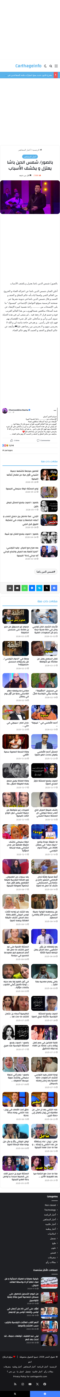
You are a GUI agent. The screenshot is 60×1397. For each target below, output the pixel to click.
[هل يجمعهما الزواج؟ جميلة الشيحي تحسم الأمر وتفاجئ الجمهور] (44, 901)
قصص (53, 1252)
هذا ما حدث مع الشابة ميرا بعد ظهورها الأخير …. (45, 1175)
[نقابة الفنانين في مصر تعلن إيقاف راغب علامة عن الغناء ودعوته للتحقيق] (44, 1032)
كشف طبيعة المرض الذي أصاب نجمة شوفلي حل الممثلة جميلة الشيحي (46, 813)
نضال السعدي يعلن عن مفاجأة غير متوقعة (47, 660)
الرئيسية (36, 150)
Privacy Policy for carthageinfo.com (30, 1376)
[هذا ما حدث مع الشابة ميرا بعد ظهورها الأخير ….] (44, 1163)
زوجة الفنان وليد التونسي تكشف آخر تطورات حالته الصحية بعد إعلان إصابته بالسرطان (46, 1079)
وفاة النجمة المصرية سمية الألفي (16, 753)
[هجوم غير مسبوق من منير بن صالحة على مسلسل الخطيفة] (15, 616)
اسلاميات (52, 1233)
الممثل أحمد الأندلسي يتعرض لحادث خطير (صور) (46, 753)
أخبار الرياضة (50, 1214)
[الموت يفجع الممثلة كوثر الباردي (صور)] (44, 770)
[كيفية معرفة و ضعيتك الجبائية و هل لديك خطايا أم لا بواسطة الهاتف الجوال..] (49, 1283)
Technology (50, 1210)
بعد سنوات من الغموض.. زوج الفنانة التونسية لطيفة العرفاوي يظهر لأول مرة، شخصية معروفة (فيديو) (16, 881)
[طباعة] (10, 588)
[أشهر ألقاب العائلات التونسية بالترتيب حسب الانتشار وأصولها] (49, 1326)
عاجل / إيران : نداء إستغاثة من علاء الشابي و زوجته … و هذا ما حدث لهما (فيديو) (45, 1144)
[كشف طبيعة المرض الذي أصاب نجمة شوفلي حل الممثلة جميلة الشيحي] (44, 799)
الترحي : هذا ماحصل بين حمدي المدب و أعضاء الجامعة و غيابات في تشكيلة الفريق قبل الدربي (20, 520)
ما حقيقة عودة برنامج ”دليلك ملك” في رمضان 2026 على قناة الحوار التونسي (47, 846)
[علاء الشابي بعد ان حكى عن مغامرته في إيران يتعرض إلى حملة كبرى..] (44, 1099)
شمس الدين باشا (45, 571)
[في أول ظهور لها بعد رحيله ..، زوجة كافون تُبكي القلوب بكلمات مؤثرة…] (15, 971)
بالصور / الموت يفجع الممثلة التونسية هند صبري (16, 1044)
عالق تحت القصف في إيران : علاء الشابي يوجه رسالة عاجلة (16, 1112)
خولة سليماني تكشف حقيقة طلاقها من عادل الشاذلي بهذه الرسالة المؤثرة (18, 846)
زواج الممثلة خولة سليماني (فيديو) (22, 489)
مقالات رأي (51, 1262)
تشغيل (53, 1238)
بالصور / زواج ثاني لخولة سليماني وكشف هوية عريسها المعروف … (18, 1078)
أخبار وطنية (51, 1229)
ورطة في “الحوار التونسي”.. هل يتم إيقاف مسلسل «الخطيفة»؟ (16, 662)
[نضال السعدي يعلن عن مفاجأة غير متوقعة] (44, 648)
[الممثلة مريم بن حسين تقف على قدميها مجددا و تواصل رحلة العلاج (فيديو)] (15, 1163)
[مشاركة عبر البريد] (17, 588)
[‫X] (47, 588)
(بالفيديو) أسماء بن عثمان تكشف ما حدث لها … (17, 1015)
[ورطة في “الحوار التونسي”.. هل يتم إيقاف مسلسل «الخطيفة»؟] (15, 648)
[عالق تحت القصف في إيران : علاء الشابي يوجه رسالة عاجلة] (15, 1099)
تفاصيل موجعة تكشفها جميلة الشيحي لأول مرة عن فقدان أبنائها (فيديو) (22, 475)
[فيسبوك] (54, 588)
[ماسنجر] (32, 588)
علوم (53, 1248)
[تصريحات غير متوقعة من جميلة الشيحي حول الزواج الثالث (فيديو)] (15, 799)
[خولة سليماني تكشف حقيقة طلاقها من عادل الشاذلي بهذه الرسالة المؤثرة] (15, 831)
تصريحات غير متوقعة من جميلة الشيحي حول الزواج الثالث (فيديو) (17, 813)
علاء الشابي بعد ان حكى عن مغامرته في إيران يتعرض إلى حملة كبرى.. (45, 1112)
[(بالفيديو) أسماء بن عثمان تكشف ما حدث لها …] (15, 1003)
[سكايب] (39, 588)
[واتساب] (25, 588)
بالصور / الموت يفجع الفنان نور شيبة (21, 534)
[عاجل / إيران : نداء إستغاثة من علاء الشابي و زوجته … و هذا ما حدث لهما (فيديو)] (44, 1131)
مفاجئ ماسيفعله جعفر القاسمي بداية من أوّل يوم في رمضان (16, 694)
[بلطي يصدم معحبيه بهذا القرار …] (44, 971)
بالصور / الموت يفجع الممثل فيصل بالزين (22, 505)
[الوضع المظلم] (45, 67)
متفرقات (52, 1257)
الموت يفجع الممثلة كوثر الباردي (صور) (46, 782)
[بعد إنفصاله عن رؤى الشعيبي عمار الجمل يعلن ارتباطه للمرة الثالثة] (44, 936)
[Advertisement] (30, 30)
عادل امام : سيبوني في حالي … (18, 724)
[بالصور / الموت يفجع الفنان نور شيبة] (49, 537)
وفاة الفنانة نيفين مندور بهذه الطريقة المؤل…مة (18, 782)
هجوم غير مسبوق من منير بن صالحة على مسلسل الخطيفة (16, 630)
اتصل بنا (20, 1371)
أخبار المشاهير (24, 150)
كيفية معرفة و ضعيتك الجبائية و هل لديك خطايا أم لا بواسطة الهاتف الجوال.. (21, 1282)
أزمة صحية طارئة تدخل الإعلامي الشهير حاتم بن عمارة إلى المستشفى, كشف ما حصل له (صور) (47, 881)
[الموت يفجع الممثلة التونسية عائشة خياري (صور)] (44, 1003)
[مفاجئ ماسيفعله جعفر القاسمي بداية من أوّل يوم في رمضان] (15, 680)
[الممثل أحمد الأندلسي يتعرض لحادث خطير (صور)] (44, 741)
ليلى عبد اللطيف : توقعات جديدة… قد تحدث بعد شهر (21, 1337)
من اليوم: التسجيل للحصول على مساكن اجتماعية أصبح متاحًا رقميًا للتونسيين (22, 1297)
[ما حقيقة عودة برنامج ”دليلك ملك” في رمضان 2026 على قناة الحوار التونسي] (44, 831)
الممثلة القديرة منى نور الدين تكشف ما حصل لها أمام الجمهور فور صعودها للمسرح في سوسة (16, 951)
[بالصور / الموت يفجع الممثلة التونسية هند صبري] (15, 1032)
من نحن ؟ (11, 1371)
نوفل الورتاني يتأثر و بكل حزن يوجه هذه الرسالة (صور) (16, 1143)
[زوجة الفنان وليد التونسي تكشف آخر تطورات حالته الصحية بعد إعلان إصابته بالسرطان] (44, 1064)
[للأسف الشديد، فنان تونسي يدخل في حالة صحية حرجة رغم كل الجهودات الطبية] (44, 616)
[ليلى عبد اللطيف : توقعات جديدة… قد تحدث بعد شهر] (49, 1340)
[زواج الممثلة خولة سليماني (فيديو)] (49, 492)
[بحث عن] (50, 67)
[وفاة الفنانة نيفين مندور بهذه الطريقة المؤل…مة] (15, 770)
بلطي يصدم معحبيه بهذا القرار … (46, 983)
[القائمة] (56, 67)
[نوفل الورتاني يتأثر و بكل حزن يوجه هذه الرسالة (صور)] (15, 1131)
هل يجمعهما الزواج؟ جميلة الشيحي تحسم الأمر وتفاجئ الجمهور (45, 915)
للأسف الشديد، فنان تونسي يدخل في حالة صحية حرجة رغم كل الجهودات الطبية (45, 630)
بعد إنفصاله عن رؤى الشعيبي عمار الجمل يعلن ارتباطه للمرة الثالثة (46, 950)
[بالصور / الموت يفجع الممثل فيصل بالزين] (49, 506)
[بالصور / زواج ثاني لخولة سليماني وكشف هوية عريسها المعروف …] (15, 1064)
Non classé (50, 1205)
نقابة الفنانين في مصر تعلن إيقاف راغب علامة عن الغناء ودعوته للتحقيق (45, 1046)
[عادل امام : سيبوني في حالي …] (15, 712)
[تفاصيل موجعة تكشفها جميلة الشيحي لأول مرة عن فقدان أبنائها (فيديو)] (49, 474)
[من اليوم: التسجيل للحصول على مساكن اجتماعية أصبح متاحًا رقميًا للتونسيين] (49, 1298)
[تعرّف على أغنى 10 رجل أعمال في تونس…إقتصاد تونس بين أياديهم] (49, 1313)
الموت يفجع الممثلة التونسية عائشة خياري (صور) (45, 1015)
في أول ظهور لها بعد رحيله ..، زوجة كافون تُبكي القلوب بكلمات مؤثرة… (16, 984)
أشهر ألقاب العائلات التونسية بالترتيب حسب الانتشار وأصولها (21, 1324)
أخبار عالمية (50, 1224)
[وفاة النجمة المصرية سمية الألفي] (15, 741)
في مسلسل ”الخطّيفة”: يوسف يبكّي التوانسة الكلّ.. (45, 692)
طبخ (54, 1243)
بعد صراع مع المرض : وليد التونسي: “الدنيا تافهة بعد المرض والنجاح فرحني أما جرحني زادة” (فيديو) (20, 552)
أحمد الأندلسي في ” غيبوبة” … (44, 724)
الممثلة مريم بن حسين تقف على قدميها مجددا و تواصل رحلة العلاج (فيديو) (16, 1176)
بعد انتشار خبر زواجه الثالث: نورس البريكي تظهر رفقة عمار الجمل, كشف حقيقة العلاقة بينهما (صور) (17, 916)
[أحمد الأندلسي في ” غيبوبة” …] (44, 712)
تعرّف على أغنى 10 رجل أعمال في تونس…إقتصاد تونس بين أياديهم (22, 1310)
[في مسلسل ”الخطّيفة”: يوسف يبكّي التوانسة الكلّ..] (44, 680)
